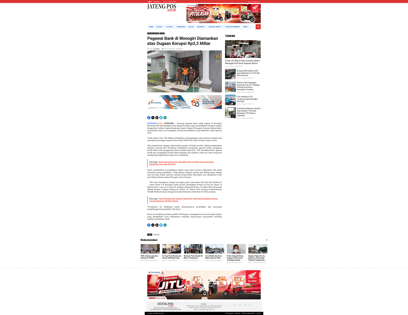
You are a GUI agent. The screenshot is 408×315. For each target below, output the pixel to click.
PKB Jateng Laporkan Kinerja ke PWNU (149, 257)
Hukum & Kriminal (153, 33)
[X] (245, 305)
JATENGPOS (152, 123)
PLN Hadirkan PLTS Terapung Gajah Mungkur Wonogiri (247, 99)
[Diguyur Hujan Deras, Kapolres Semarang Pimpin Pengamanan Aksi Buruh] (257, 249)
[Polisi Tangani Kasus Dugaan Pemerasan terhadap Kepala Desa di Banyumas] (236, 249)
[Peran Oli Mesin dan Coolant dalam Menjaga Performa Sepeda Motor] (243, 49)
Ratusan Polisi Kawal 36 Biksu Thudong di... (193, 257)
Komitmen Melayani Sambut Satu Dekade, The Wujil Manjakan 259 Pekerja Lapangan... (249, 111)
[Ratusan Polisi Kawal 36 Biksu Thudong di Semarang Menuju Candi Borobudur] (193, 249)
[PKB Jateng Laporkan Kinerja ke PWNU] (150, 249)
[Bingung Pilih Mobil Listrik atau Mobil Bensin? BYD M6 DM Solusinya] (230, 74)
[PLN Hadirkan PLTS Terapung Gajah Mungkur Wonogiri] (230, 100)
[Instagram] (240, 305)
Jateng (162, 33)
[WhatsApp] (250, 305)
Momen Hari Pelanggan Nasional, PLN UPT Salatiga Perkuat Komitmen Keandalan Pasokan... (248, 86)
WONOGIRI (156, 234)
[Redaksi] (148, 49)
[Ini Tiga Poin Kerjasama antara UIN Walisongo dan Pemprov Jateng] (171, 249)
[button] (258, 26)
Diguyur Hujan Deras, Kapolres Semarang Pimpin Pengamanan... (257, 258)
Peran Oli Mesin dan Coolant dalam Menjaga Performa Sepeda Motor (242, 62)
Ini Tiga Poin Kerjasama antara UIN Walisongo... (171, 257)
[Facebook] (235, 305)
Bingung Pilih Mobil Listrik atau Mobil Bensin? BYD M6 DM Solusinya (248, 73)
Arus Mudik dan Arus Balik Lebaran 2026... (213, 257)
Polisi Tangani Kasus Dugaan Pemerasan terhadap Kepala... (235, 258)
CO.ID (159, 123)
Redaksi (156, 49)
